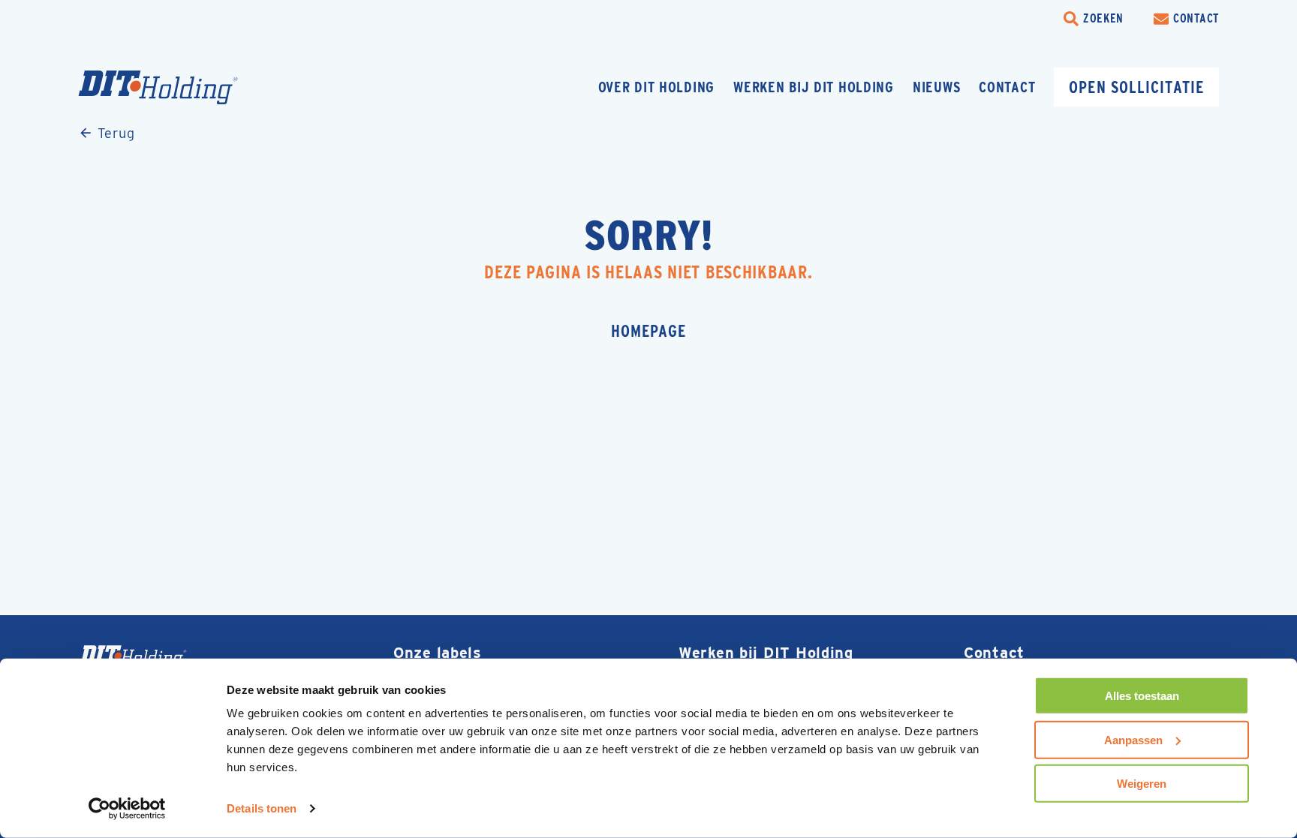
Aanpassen (1133, 739)
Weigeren (1141, 783)
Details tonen (261, 808)
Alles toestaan (1142, 695)
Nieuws (936, 87)
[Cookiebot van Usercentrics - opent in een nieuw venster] (127, 808)
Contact (1007, 87)
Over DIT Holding (656, 87)
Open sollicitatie (1136, 87)
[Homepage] (187, 87)
